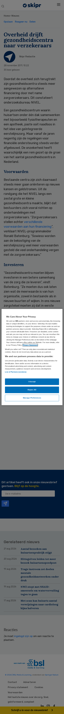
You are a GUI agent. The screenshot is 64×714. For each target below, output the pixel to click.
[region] (32, 357)
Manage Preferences (32, 398)
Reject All (32, 390)
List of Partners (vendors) (15, 372)
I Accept (32, 382)
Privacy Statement (30, 345)
